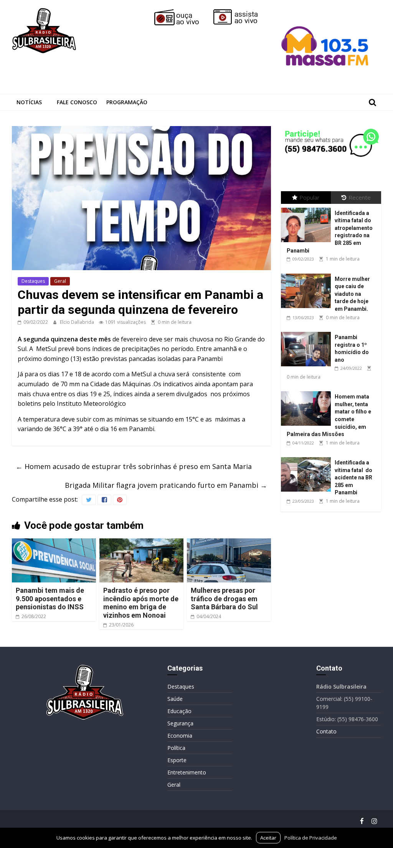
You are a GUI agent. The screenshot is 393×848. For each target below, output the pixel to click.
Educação (179, 711)
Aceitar (268, 837)
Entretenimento (186, 772)
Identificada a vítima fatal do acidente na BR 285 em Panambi (353, 477)
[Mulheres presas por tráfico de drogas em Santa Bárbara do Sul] (229, 543)
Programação (126, 102)
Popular (309, 197)
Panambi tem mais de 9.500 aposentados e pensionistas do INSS (50, 598)
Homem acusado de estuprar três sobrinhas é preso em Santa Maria (134, 466)
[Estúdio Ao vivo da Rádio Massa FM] (326, 12)
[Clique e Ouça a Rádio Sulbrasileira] (182, 12)
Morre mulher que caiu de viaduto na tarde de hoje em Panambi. (352, 294)
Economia (179, 735)
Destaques (33, 281)
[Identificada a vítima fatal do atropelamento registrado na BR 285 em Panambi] (308, 208)
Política (176, 747)
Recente (359, 197)
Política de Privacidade (310, 837)
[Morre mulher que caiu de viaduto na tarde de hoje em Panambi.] (308, 273)
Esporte (177, 760)
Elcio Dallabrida (77, 322)
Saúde (175, 698)
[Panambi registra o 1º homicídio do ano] (308, 332)
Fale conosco (77, 102)
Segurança (180, 723)
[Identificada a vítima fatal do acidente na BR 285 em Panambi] (308, 457)
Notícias (29, 102)
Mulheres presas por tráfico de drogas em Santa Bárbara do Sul (224, 598)
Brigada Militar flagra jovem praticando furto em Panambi (166, 485)
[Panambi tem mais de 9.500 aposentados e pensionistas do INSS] (54, 543)
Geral (60, 281)
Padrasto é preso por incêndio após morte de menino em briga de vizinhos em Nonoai (140, 602)
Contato (326, 731)
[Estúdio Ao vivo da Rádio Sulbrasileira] (241, 12)
